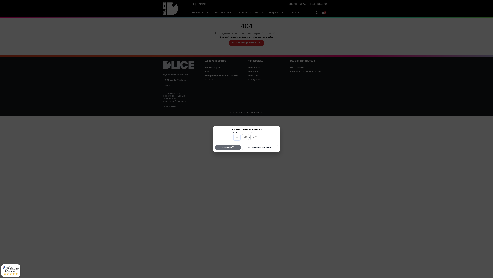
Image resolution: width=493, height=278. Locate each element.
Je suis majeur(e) (228, 147)
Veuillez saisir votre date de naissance (246, 133)
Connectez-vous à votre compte (259, 147)
